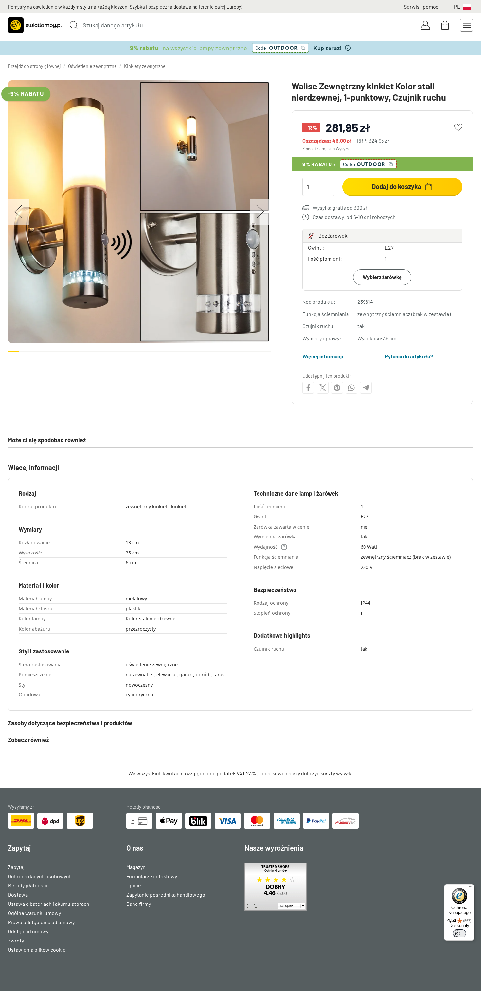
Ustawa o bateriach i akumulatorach (48, 904)
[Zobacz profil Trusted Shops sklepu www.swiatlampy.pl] (299, 887)
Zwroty (16, 940)
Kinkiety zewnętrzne (145, 66)
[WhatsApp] (351, 388)
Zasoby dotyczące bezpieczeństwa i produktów (70, 723)
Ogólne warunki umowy (34, 913)
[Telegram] (366, 388)
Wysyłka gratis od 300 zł (340, 207)
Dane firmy (138, 904)
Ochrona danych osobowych (40, 876)
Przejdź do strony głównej (34, 66)
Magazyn (136, 867)
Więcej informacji (322, 356)
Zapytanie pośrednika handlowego (165, 894)
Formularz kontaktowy (151, 876)
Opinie (133, 885)
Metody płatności (27, 885)
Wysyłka (343, 148)
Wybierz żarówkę (382, 277)
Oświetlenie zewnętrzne (92, 66)
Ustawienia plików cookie (37, 949)
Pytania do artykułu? (409, 356)
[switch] (459, 933)
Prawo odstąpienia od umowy (41, 922)
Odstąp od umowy (28, 931)
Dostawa (18, 894)
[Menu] (470, 888)
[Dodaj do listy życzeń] (458, 127)
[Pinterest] (337, 388)
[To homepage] (35, 25)
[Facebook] (308, 388)
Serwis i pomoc (421, 6)
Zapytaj (16, 867)
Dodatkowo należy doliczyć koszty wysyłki (305, 773)
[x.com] (323, 388)
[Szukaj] (74, 25)
